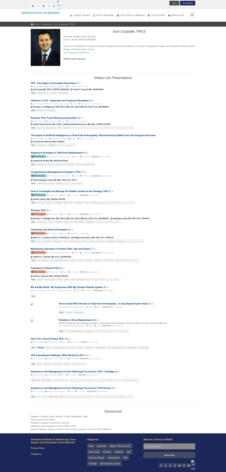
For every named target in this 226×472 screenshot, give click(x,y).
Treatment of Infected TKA (45, 268)
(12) (66, 338)
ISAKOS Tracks (81, 15)
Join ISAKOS (187, 3)
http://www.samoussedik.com (76, 52)
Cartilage (109, 380)
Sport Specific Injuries (110, 463)
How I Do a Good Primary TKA (47, 338)
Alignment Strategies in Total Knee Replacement (57, 152)
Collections (157, 15)
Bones (78, 380)
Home (36, 24)
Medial (130, 397)
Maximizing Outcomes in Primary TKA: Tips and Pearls (60, 248)
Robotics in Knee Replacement (75, 320)
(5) (69, 229)
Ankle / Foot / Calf (38, 380)
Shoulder (107, 451)
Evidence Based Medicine (73, 183)
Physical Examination (126, 128)
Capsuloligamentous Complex (93, 380)
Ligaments (126, 380)
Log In (174, 3)
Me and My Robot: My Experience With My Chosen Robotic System (67, 287)
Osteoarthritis (103, 128)
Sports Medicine (104, 15)
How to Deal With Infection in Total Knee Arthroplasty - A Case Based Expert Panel (103, 303)
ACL (129, 451)
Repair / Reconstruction (120, 445)
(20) (95, 319)
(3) (112, 387)
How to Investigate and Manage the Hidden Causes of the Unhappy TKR (69, 191)
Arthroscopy (94, 451)
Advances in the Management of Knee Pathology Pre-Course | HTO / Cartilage (72, 371)
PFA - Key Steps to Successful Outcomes (53, 83)
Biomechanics (115, 222)
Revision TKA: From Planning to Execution (54, 118)
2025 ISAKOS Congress (132, 15)
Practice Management (105, 331)
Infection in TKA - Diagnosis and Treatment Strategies (59, 100)
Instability (76, 128)
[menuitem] (80, 15)
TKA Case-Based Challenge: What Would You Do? (58, 355)
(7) (82, 171)
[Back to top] (216, 453)
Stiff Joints (85, 128)
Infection (113, 128)
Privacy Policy (37, 447)
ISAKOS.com (177, 15)
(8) (78, 117)
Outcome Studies (96, 457)
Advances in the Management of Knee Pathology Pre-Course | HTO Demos (71, 388)
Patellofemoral (57, 380)
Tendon (117, 380)
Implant (117, 279)
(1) (86, 355)
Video (62, 86)
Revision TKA (38, 210)
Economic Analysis (121, 331)
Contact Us (36, 453)
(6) (77, 83)
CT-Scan (132, 203)
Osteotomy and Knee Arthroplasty (49, 229)
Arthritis (67, 364)
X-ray (124, 203)
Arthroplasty (82, 364)
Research (52, 145)
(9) (90, 100)
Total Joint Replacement (66, 145)
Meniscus (135, 380)
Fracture (94, 128)
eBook (72, 138)
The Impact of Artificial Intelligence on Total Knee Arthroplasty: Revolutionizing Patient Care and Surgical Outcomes (93, 135)
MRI (125, 457)
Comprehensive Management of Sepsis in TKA (56, 172)
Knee (48, 380)
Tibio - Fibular (69, 380)
